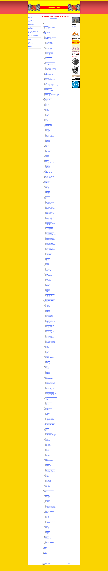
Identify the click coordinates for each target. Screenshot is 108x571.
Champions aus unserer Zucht (49, 74)
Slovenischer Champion (49, 219)
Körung (46, 119)
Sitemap (49, 563)
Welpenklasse (48, 311)
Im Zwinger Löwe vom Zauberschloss (51, 296)
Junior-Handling (48, 285)
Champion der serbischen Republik (50, 435)
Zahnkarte (47, 145)
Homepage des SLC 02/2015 (49, 90)
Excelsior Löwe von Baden (49, 64)
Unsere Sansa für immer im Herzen (49, 490)
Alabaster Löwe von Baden (49, 44)
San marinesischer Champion (50, 389)
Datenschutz (46, 554)
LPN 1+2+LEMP (48, 516)
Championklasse (48, 130)
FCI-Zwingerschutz (47, 183)
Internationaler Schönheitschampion (50, 202)
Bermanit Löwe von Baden (49, 53)
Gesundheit (46, 109)
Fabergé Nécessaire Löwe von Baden (51, 69)
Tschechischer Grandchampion (50, 213)
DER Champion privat (49, 275)
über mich (46, 100)
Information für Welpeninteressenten (50, 39)
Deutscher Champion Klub (49, 317)
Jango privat (47, 415)
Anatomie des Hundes (48, 177)
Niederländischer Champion (49, 207)
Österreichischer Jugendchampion (50, 471)
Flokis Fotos (46, 120)
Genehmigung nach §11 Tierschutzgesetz (50, 37)
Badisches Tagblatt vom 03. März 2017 (50, 79)
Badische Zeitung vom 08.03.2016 (49, 84)
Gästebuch (45, 547)
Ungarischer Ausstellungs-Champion (51, 223)
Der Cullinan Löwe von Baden (50, 59)
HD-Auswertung (48, 111)
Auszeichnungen (47, 104)
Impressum (45, 553)
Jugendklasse (48, 372)
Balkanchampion (48, 240)
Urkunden (46, 105)
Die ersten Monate (48, 544)
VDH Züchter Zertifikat (48, 173)
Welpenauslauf (47, 75)
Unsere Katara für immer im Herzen (49, 446)
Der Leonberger (46, 26)
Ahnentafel (47, 155)
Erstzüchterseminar (47, 181)
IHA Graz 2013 (48, 281)
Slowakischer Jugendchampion (50, 337)
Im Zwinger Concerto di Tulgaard (50, 423)
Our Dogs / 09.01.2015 (48, 93)
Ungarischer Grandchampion (50, 224)
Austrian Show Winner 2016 (49, 248)
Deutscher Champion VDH (49, 316)
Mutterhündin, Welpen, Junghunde (49, 176)
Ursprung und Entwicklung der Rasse (50, 27)
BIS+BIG (47, 274)
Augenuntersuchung (48, 116)
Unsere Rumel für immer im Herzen (49, 300)
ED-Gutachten (48, 259)
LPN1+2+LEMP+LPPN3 (49, 142)
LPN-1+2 (47, 260)
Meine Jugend (48, 151)
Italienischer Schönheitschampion (50, 208)
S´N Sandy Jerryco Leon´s (48, 125)
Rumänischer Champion (49, 330)
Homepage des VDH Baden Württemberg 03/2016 (51, 85)
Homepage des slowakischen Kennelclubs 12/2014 (52, 94)
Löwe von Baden (46, 182)
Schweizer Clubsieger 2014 (49, 250)
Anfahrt (45, 549)
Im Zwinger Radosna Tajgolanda (50, 294)
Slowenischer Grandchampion (50, 327)
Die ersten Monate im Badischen (50, 121)
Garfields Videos (48, 279)
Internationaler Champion (49, 315)
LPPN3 (47, 115)
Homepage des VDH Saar (48, 83)
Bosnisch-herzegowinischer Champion (51, 234)
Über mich (46, 126)
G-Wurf (46, 73)
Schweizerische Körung (49, 408)
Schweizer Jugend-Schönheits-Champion (51, 393)
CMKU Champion (48, 214)
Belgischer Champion (49, 233)
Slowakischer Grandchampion (50, 217)
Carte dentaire (48, 264)
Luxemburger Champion (49, 218)
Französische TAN (48, 270)
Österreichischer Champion (49, 227)
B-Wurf (46, 47)
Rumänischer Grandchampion (50, 331)
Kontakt (45, 548)
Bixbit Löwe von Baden (49, 48)
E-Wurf (46, 63)
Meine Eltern (47, 187)
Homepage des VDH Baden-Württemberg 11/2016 (51, 80)
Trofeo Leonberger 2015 (49, 253)
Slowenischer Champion (49, 135)
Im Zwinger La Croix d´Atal (49, 418)
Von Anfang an (48, 290)
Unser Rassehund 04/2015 (48, 88)
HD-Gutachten (48, 258)
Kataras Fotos (47, 485)
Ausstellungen (47, 156)
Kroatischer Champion (49, 229)
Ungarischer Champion (49, 222)
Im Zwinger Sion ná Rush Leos (50, 419)
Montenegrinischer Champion (50, 238)
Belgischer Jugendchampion (49, 343)
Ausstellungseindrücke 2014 (49, 276)
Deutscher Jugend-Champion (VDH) (51, 244)
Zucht (45, 33)
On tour (47, 286)
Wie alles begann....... (47, 32)
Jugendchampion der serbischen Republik (51, 397)
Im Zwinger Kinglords (48, 420)
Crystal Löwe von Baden (49, 57)
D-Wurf (46, 58)
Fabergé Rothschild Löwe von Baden (51, 68)
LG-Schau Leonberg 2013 (49, 280)
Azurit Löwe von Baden (49, 42)
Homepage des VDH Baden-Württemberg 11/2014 (51, 95)
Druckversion (45, 563)
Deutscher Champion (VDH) (49, 203)
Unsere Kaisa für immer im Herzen (49, 424)
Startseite (45, 23)
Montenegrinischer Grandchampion (50, 239)
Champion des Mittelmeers (49, 243)
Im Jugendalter (48, 289)
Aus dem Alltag (48, 284)
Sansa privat (47, 523)
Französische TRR (48, 269)
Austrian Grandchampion (49, 228)
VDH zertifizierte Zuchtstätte (48, 38)
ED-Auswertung (48, 141)
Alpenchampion (48, 464)
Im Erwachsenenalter (49, 124)
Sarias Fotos (46, 147)
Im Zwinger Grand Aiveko (49, 295)
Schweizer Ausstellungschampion (50, 383)
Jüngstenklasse (48, 157)
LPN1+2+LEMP (48, 114)
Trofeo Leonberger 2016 (49, 254)
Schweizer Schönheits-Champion (50, 209)
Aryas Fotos (46, 543)
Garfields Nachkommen (48, 291)
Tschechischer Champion (49, 212)
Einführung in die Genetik (48, 178)
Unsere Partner (46, 552)
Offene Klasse (48, 192)
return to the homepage (53, 18)
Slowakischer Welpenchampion (50, 162)
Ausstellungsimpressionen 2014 (50, 357)
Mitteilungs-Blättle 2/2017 (48, 78)
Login (69, 563)
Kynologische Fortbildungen (48, 172)
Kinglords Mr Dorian (47, 99)
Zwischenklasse (48, 131)
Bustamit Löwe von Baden (49, 52)
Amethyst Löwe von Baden (49, 43)
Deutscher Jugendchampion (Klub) (50, 245)
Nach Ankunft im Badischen (49, 150)
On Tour (47, 414)
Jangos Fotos (47, 409)
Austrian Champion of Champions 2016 (51, 249)
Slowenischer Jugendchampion (50, 106)
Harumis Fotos (47, 356)
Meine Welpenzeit (48, 486)
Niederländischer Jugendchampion (50, 341)
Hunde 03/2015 (47, 89)
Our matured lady (48, 363)
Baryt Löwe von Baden (49, 49)
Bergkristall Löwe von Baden (49, 54)
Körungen (46, 265)
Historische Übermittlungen (48, 28)
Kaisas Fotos (46, 439)
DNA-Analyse (47, 110)
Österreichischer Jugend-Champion (51, 342)
